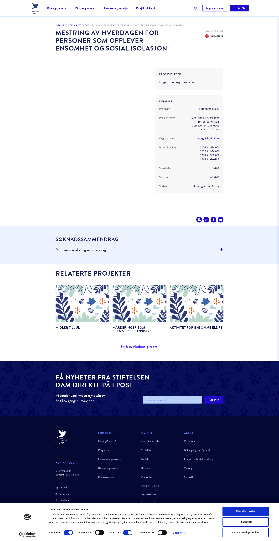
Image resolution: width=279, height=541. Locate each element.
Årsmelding (147, 477)
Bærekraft (146, 468)
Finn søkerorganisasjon (115, 8)
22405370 (65, 471)
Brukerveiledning (106, 477)
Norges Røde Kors (208, 138)
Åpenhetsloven (148, 494)
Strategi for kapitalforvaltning (198, 459)
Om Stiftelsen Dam (151, 441)
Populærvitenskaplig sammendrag (81, 250)
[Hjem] (75, 436)
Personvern (190, 441)
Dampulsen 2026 (150, 486)
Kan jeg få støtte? (57, 8)
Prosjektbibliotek (145, 8)
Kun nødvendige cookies (246, 532)
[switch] (99, 532)
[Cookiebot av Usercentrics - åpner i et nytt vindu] (27, 534)
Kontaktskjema (71, 475)
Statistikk (188, 477)
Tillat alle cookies (245, 511)
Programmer (104, 450)
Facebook (64, 500)
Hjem (58, 25)
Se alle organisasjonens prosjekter (139, 346)
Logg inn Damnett (215, 8)
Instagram (64, 494)
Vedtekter (146, 450)
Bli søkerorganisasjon (108, 468)
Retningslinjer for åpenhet (197, 450)
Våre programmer (85, 8)
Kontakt (145, 459)
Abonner (214, 400)
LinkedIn (63, 487)
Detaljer (177, 532)
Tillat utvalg (245, 522)
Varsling (188, 468)
